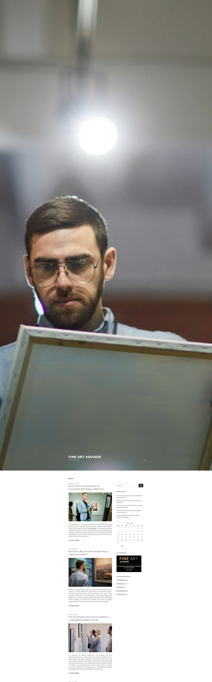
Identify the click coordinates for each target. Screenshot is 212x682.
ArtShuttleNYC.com (122, 594)
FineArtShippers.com (122, 580)
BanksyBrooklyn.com (122, 590)
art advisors (92, 528)
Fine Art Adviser (85, 457)
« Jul (122, 545)
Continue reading (74, 540)
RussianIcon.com (121, 587)
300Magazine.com (122, 583)
